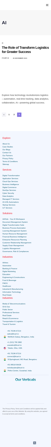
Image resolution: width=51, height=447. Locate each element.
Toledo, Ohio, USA (15, 348)
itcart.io (5, 58)
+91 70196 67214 (14, 331)
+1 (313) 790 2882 (14, 342)
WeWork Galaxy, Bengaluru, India (21, 337)
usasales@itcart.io (14, 345)
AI (2, 43)
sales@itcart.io (13, 334)
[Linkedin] (16, 443)
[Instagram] (28, 443)
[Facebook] (22, 443)
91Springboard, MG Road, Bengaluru (22, 359)
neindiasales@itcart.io (15, 368)
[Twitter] (34, 442)
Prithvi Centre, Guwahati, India (20, 371)
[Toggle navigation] (41, 5)
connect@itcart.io (14, 356)
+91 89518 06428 (14, 365)
